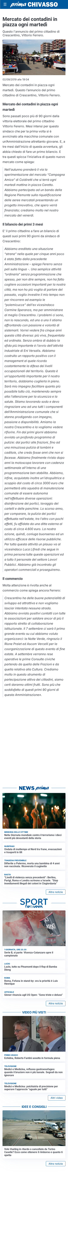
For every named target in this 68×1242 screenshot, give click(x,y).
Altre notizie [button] (56, 892)
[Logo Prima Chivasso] (34, 4)
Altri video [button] (57, 1097)
